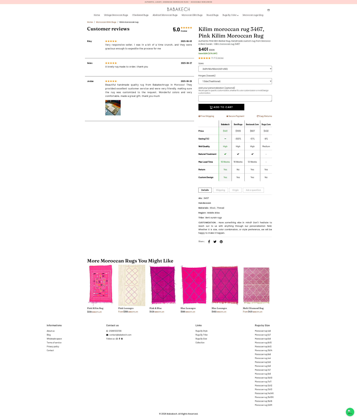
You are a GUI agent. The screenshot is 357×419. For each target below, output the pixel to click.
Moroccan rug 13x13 (263, 389)
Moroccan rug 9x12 (263, 346)
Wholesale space (54, 338)
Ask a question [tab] (253, 190)
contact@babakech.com (120, 334)
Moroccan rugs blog (253, 15)
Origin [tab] (235, 190)
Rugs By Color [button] (230, 15)
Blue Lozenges (188, 308)
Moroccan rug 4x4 (263, 358)
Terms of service (54, 342)
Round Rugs (213, 15)
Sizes (201, 63)
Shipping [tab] (220, 190)
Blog (49, 334)
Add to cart (223, 107)
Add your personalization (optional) (233, 90)
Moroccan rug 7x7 (263, 370)
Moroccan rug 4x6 (263, 331)
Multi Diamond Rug (253, 308)
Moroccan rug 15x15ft (264, 397)
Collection (200, 342)
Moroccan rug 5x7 (263, 334)
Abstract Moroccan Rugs (165, 15)
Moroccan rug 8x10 (263, 342)
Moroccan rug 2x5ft (263, 405)
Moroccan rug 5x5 (263, 362)
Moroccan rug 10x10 (263, 377)
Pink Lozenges (125, 308)
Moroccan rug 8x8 (263, 354)
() (217, 58)
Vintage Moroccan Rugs (116, 15)
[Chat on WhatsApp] (350, 412)
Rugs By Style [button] (202, 331)
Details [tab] (205, 190)
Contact (50, 350)
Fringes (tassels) (206, 75)
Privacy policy (53, 346)
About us (51, 331)
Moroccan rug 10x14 (263, 350)
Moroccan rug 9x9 (263, 373)
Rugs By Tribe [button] (202, 334)
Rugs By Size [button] (201, 338)
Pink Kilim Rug (95, 308)
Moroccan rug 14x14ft (264, 393)
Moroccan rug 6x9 (263, 338)
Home (97, 15)
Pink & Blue (155, 308)
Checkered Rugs (140, 15)
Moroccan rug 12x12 (263, 385)
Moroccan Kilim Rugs (192, 15)
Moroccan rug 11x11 (263, 381)
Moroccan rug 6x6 (263, 366)
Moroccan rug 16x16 (263, 401)
